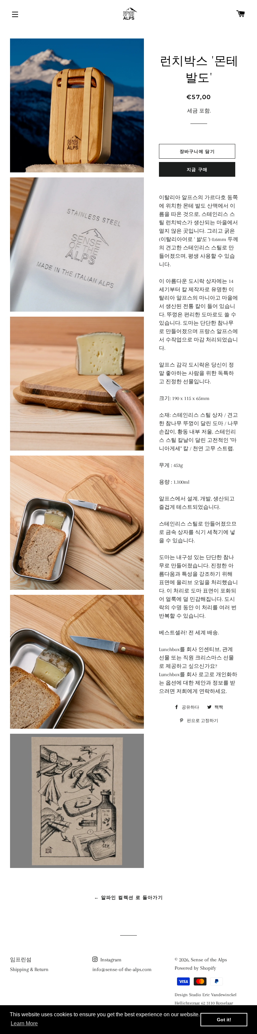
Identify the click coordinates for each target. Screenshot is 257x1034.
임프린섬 (20, 960)
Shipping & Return (29, 969)
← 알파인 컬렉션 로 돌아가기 (128, 897)
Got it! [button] (224, 1019)
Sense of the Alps (209, 960)
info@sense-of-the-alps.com (122, 969)
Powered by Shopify (195, 968)
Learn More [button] (24, 1023)
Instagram (110, 960)
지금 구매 (197, 169)
